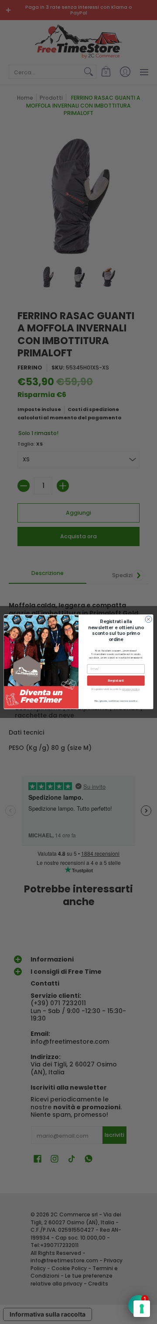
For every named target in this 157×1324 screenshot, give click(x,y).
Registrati (116, 681)
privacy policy (131, 689)
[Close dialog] (148, 619)
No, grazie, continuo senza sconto (116, 701)
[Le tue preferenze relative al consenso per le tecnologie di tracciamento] (141, 1308)
